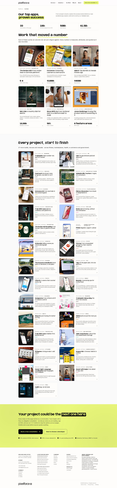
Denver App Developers (42, 469)
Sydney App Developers (42, 457)
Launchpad (69, 470)
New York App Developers (42, 474)
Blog (67, 462)
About (79, 2)
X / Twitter (20, 476)
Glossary (68, 464)
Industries (60, 2)
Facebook (20, 471)
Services (53, 2)
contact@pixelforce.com (23, 467)
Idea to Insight (69, 468)
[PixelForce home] (23, 2)
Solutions (55, 459)
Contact (55, 464)
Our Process (69, 460)
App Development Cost (71, 456)
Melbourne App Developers (42, 459)
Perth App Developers (41, 464)
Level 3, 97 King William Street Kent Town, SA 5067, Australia (24, 457)
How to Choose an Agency (72, 457)
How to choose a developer (55, 431)
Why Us (74, 2)
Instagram (20, 474)
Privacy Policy (91, 484)
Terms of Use (83, 484)
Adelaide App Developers (42, 462)
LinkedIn (20, 473)
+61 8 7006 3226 (21, 465)
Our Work (68, 2)
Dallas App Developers (41, 468)
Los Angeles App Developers (43, 473)
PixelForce (20, 8)
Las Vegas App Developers (42, 471)
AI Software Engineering (71, 459)
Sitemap (97, 484)
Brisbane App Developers (42, 460)
